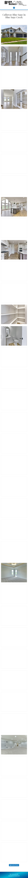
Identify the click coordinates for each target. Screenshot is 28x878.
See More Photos (14, 865)
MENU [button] (25, 5)
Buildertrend (17, 875)
